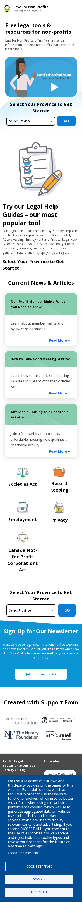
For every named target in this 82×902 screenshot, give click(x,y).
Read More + (59, 340)
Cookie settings (39, 866)
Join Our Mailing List (60, 773)
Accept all (39, 892)
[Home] (27, 8)
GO (66, 120)
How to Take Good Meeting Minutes (41, 359)
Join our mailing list (41, 674)
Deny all (39, 879)
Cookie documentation (24, 853)
